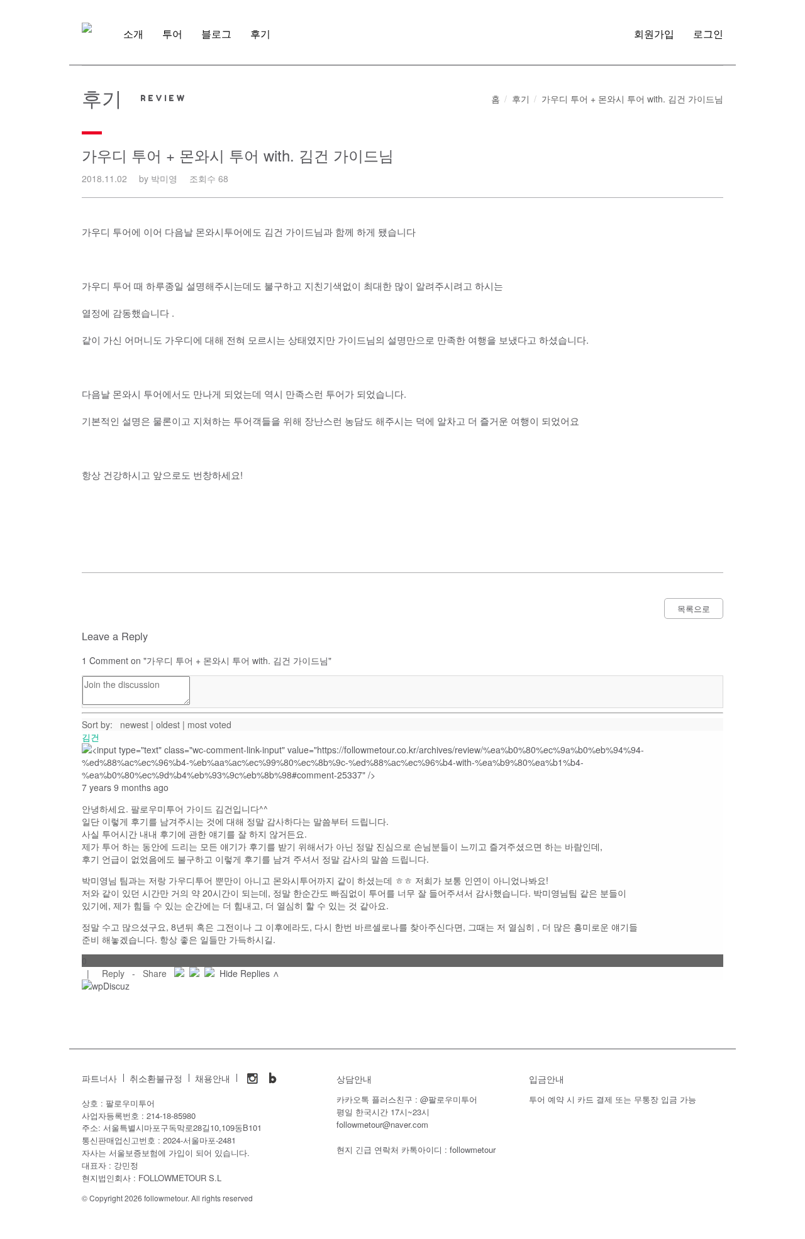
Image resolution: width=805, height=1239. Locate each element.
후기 (260, 34)
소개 (133, 34)
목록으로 (693, 608)
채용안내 (212, 1078)
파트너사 (99, 1078)
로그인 (708, 34)
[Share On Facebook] (179, 973)
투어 (172, 34)
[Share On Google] (209, 973)
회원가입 (654, 34)
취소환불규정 (156, 1078)
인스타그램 (252, 1078)
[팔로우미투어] (87, 28)
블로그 (216, 34)
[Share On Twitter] (194, 973)
